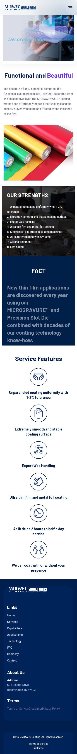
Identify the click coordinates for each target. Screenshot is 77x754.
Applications (15, 634)
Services (12, 622)
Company (13, 654)
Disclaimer (35, 708)
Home (11, 615)
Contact (12, 660)
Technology (14, 641)
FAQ (9, 647)
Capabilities (14, 628)
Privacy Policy (51, 708)
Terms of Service (18, 708)
